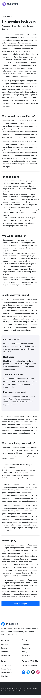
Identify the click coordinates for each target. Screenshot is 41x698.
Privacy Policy (6, 669)
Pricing (24, 652)
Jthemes (33, 688)
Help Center (26, 655)
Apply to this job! (20, 604)
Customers (26, 648)
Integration (26, 644)
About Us (4, 644)
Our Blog (4, 652)
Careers (4, 648)
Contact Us (5, 655)
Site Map (4, 676)
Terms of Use (6, 665)
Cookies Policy (6, 673)
